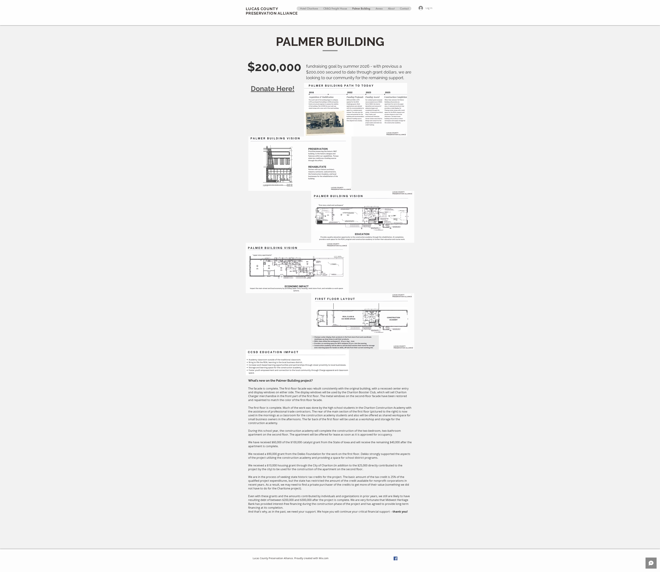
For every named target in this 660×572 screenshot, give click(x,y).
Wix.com (323, 558)
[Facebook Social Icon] (395, 558)
